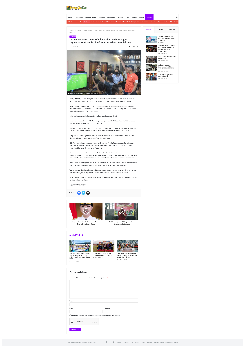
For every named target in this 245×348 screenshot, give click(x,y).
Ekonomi (134, 17)
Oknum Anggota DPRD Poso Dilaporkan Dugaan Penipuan (166, 38)
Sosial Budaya (111, 17)
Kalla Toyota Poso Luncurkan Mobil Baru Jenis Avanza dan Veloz (166, 67)
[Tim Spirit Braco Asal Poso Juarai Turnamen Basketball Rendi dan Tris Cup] (127, 246)
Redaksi (176, 342)
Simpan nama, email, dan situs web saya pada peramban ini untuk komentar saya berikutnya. (95, 315)
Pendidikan (102, 17)
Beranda (70, 17)
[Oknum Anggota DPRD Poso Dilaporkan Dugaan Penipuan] (151, 39)
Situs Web (107, 308)
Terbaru (160, 30)
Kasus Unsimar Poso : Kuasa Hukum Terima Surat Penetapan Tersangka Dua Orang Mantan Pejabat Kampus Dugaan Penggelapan (125, 22)
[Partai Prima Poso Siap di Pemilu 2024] (151, 59)
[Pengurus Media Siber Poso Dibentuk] (151, 76)
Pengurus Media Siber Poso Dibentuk (165, 75)
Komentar (172, 30)
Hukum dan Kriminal (90, 17)
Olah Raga (149, 17)
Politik (127, 17)
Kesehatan (120, 17)
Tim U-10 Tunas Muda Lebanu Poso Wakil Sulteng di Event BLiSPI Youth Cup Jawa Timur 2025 (79, 256)
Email (71, 308)
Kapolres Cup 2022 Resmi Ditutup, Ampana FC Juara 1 (102, 254)
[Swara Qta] (77, 8)
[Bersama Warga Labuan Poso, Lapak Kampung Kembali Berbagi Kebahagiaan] (151, 48)
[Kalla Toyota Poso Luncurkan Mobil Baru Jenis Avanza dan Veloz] (151, 67)
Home (72, 30)
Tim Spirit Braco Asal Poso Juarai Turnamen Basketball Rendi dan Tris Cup (127, 255)
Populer (148, 30)
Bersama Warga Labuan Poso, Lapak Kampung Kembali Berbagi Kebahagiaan (166, 48)
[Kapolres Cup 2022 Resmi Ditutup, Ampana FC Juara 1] (103, 246)
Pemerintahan (79, 17)
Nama (71, 301)
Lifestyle (141, 17)
